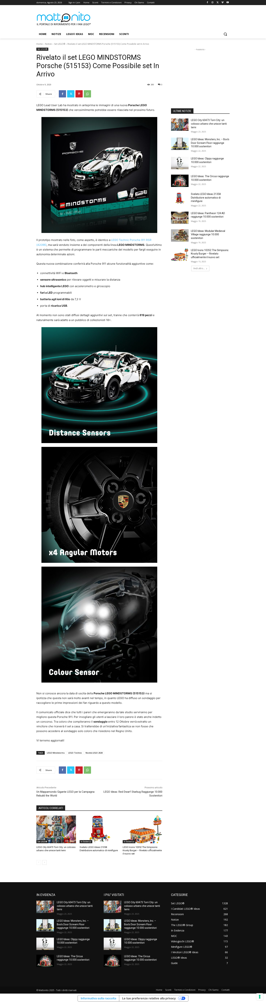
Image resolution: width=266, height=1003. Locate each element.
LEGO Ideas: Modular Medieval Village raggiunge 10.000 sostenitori (208, 234)
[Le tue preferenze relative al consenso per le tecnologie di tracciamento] (259, 996)
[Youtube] (227, 3)
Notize (48, 43)
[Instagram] (212, 3)
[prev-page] (38, 862)
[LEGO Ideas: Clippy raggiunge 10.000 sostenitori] (180, 163)
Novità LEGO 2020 (94, 752)
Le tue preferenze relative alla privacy (149, 998)
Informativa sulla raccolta (98, 998)
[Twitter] (218, 3)
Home (39, 43)
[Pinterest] (79, 93)
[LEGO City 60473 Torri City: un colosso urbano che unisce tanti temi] (56, 829)
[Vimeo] (222, 3)
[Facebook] (207, 3)
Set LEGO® (59, 43)
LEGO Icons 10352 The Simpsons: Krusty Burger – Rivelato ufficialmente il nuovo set (142, 850)
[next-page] (44, 862)
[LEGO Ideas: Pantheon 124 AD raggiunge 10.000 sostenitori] (180, 218)
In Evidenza (86, 841)
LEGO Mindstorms (56, 752)
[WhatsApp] (87, 93)
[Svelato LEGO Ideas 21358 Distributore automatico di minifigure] (99, 829)
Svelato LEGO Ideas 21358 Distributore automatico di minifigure (206, 198)
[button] (225, 34)
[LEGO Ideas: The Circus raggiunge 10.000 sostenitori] (180, 181)
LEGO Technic (75, 752)
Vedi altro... (199, 268)
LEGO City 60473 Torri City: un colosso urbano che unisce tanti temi (209, 124)
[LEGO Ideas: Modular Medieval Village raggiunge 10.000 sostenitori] (180, 235)
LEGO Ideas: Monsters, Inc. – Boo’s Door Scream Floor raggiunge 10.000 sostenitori (210, 143)
